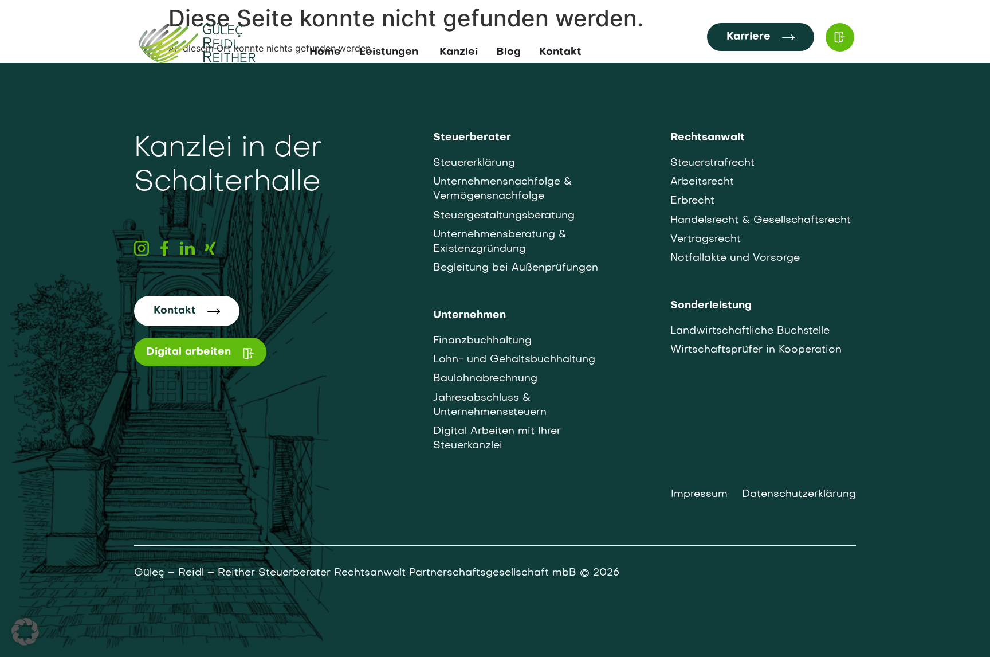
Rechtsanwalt (707, 138)
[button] (25, 632)
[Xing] (210, 248)
